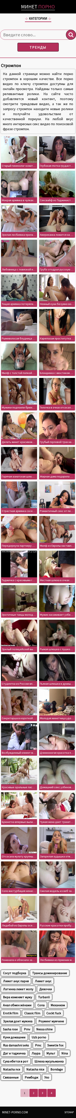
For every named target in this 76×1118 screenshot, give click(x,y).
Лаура (36, 1053)
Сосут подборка (14, 973)
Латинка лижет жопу (18, 989)
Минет (38, 6)
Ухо (46, 1077)
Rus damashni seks (16, 1045)
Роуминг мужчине (51, 1021)
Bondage (56, 1069)
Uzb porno (39, 1037)
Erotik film (10, 1013)
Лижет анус (43, 981)
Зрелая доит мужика (17, 1021)
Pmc (38, 1045)
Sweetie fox (55, 1045)
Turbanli (44, 997)
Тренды (38, 47)
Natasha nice (35, 1069)
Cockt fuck (53, 1013)
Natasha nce (11, 1069)
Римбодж (31, 1077)
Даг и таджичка (14, 1053)
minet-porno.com (15, 1112)
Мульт (50, 1053)
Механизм (58, 1005)
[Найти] (71, 35)
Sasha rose (10, 1029)
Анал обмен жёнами (17, 1005)
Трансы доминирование (49, 973)
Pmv (27, 1029)
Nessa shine (44, 1029)
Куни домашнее (14, 1037)
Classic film (32, 1013)
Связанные (11, 1077)
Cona (41, 1005)
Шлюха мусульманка (49, 1061)
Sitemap (69, 1112)
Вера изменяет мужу (17, 997)
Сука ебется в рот (15, 1061)
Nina (64, 1053)
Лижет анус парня (16, 981)
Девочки (45, 989)
